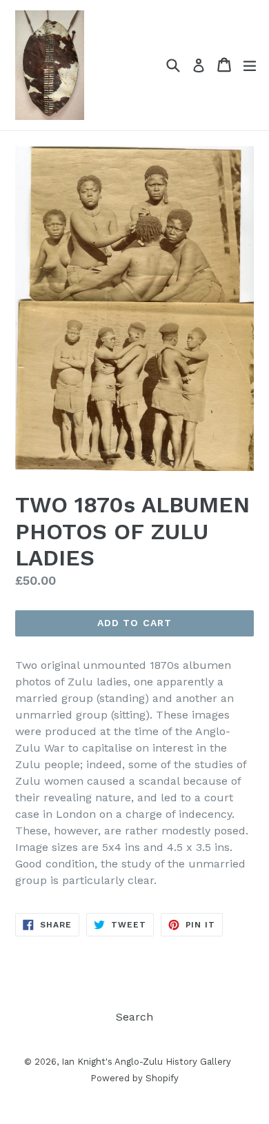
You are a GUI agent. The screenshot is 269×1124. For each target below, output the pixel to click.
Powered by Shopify (134, 1078)
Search (134, 1016)
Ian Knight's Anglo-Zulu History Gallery (146, 1061)
